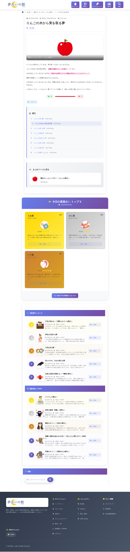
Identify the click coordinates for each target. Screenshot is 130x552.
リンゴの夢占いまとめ (45, 152)
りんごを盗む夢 (43, 148)
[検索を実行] (50, 479)
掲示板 (82, 504)
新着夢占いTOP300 (61, 528)
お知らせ (83, 509)
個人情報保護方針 (110, 514)
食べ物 (32, 28)
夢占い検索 (83, 514)
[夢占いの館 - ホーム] (17, 5)
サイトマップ (109, 504)
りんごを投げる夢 (44, 143)
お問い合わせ (84, 519)
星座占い (57, 514)
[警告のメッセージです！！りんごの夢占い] (65, 47)
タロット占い (59, 509)
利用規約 (108, 509)
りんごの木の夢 (43, 119)
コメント (33, 102)
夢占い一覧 (58, 523)
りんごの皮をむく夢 (44, 138)
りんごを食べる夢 (44, 128)
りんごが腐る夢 (43, 133)
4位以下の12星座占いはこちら (66, 295)
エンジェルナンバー (61, 519)
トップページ (59, 504)
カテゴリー (58, 533)
